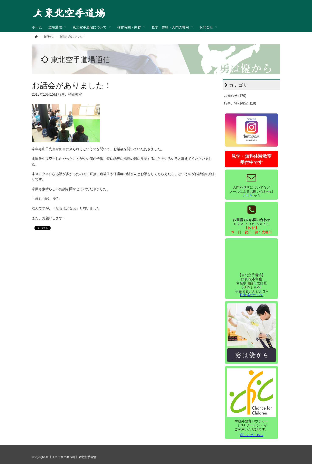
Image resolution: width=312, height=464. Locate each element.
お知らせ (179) (235, 96)
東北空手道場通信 (80, 59)
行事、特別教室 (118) (240, 103)
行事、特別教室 (70, 94)
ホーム (37, 27)
